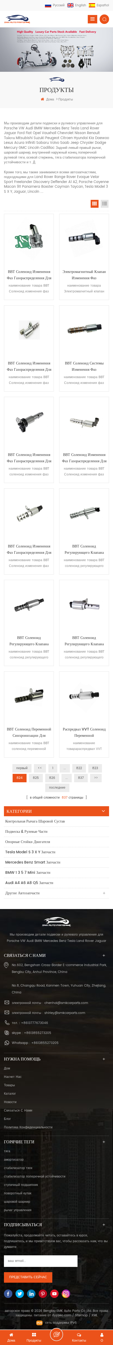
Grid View (95, 204)
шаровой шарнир (17, 1201)
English (80, 5)
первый (22, 768)
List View (105, 204)
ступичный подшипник (21, 1184)
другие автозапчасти (22, 893)
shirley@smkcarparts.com (64, 1013)
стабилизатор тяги (18, 1168)
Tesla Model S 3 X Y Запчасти (30, 852)
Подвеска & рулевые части (26, 832)
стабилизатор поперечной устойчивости (34, 1176)
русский (59, 5)
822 (79, 768)
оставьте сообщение (56, 1334)
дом (7, 1068)
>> (96, 777)
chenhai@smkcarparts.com (66, 1003)
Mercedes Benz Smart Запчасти (32, 862)
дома (50, 99)
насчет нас (13, 1076)
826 (52, 777)
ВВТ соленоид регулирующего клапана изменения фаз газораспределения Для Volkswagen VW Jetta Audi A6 (29, 641)
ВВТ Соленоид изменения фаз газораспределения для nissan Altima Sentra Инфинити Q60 (29, 549)
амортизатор (14, 1159)
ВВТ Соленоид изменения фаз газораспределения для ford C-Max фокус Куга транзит (29, 366)
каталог (10, 1093)
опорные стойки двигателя (27, 842)
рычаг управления (18, 1210)
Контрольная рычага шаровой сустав (35, 821)
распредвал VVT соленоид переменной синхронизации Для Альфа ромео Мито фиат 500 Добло (84, 732)
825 (36, 777)
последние (57, 787)
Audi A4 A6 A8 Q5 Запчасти (29, 883)
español (103, 5)
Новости (10, 1102)
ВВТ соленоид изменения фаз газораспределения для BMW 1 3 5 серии (29, 458)
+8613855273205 (37, 1033)
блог (7, 1118)
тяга (7, 1151)
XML (94, 1315)
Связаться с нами (18, 1110)
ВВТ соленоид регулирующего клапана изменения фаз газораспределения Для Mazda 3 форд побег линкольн (84, 641)
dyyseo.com (61, 1315)
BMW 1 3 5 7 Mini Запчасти (27, 873)
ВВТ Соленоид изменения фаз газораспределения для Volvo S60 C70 (29, 275)
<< (40, 768)
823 (95, 768)
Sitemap (81, 1315)
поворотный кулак (17, 1193)
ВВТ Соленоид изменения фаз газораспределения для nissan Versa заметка (84, 458)
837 (81, 777)
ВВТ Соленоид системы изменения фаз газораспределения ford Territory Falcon (84, 366)
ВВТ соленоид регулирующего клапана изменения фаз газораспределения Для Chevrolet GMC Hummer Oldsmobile (84, 549)
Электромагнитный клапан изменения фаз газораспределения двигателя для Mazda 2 (84, 275)
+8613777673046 (34, 1023)
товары (9, 1085)
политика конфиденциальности (28, 1127)
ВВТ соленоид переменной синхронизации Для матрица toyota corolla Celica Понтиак (29, 732)
